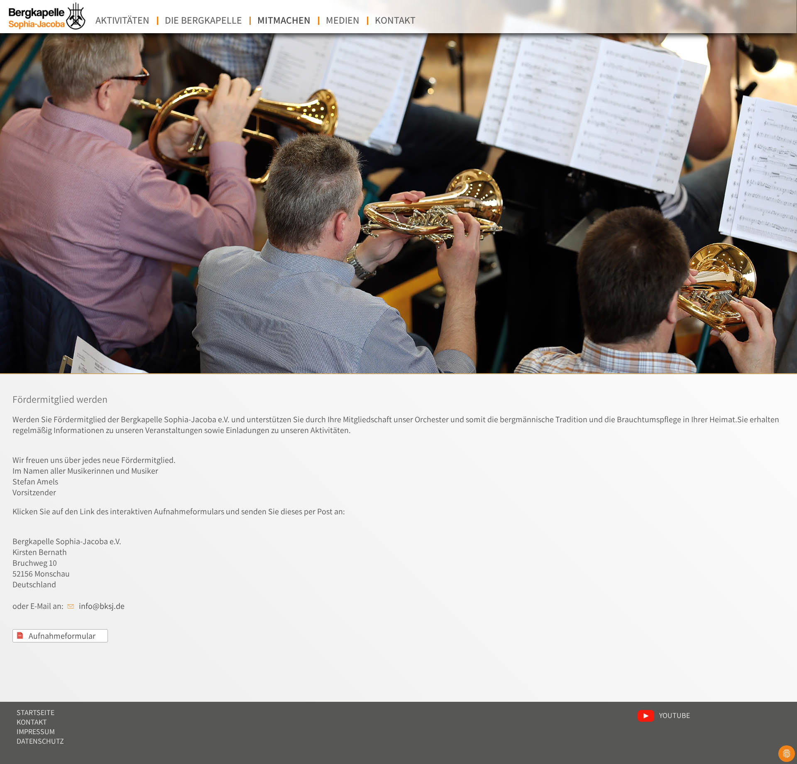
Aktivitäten (122, 20)
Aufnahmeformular (62, 635)
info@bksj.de (102, 606)
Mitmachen (283, 20)
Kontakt (395, 20)
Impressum (36, 731)
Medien (342, 20)
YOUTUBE (674, 715)
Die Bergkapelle (203, 20)
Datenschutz (40, 741)
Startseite (35, 712)
